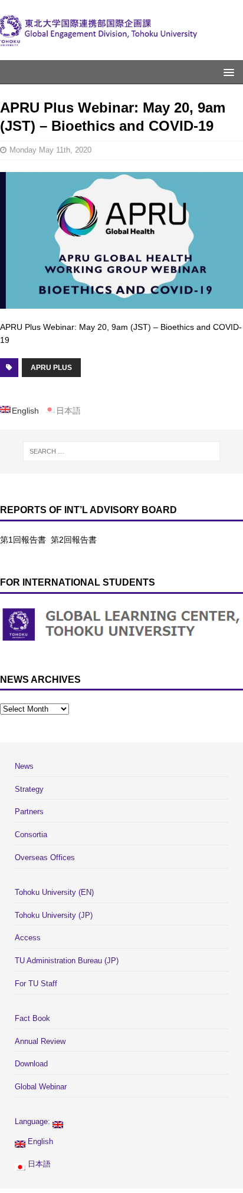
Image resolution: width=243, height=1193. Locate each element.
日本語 (38, 1163)
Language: (33, 1121)
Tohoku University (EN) (54, 892)
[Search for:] (121, 451)
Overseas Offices (45, 857)
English (39, 1141)
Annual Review (40, 1041)
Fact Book (32, 1018)
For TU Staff (36, 983)
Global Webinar (41, 1086)
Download (31, 1063)
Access (28, 937)
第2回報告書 (74, 539)
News (24, 766)
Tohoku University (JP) (54, 915)
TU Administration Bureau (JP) (67, 960)
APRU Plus (51, 367)
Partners (29, 811)
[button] (227, 71)
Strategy (29, 789)
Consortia (31, 834)
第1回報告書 (23, 539)
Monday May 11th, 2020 (50, 150)
